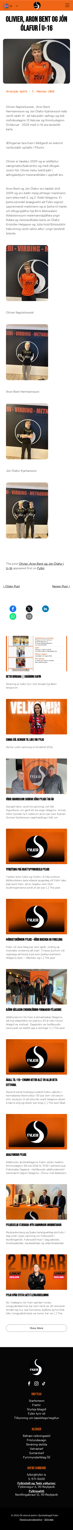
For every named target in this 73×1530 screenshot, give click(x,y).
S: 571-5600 (36, 1479)
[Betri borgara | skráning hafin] (36, 653)
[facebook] (29, 1384)
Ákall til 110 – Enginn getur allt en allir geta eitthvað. (31, 1082)
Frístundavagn (36, 1440)
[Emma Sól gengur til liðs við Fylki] (36, 716)
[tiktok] (44, 1384)
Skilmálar (49, 1519)
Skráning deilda (36, 1444)
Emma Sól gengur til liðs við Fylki (25, 740)
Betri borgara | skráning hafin (23, 677)
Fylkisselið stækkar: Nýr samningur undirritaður (33, 1225)
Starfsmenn (36, 1401)
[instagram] (36, 1384)
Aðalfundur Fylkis (16, 1155)
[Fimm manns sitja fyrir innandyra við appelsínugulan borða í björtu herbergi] (36, 986)
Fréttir (36, 1405)
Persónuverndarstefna (31, 1519)
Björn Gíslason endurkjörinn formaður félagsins (33, 1010)
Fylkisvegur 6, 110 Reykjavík (36, 1487)
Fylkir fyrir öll (36, 1413)
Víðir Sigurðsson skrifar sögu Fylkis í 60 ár (30, 799)
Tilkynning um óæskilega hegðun (36, 1418)
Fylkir (41, 568)
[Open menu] (67, 5)
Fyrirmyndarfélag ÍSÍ (36, 1457)
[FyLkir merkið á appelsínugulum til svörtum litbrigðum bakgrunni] (36, 1057)
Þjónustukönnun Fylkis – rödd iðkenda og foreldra (34, 940)
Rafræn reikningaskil (36, 1436)
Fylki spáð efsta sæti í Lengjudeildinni (27, 1295)
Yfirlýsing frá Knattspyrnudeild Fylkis (27, 869)
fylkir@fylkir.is (36, 1474)
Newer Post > (61, 586)
